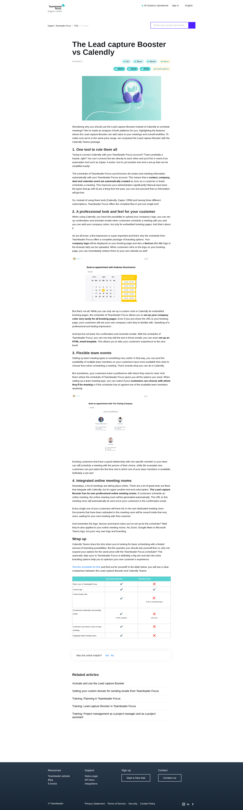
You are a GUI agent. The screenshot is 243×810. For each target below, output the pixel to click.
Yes (107, 655)
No (112, 655)
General (85, 26)
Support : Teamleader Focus (59, 26)
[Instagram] (183, 804)
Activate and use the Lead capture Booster (98, 683)
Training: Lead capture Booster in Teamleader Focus (104, 706)
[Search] (192, 25)
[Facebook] (192, 804)
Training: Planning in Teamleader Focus (96, 698)
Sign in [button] (175, 5)
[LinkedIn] (188, 804)
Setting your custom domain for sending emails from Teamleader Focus (115, 691)
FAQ (76, 26)
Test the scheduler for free (86, 567)
